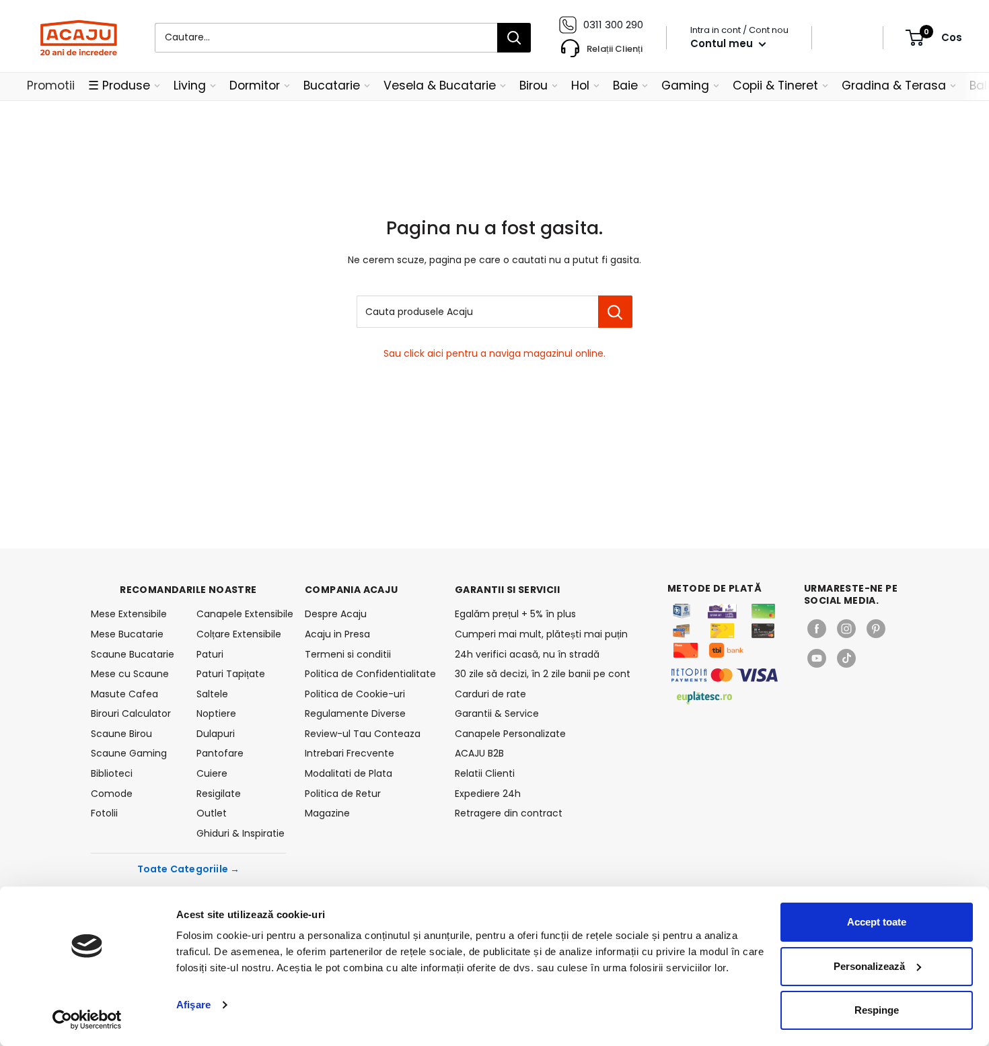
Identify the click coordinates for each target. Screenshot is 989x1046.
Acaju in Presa (337, 634)
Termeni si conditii (348, 654)
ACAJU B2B (479, 753)
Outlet (211, 813)
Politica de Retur (343, 793)
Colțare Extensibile (238, 634)
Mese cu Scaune (130, 674)
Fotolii (104, 813)
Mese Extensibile (129, 614)
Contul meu (723, 43)
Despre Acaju (336, 614)
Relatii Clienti (485, 773)
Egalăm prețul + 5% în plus (515, 614)
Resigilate (218, 793)
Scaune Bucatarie (132, 654)
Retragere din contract (508, 813)
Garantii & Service (497, 713)
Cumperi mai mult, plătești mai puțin (541, 634)
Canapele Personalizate (510, 733)
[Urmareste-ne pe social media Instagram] (846, 628)
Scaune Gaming (129, 753)
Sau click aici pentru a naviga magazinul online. (494, 353)
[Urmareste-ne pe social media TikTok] (846, 658)
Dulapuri (215, 733)
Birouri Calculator (131, 713)
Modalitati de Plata (348, 773)
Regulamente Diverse (355, 713)
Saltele (212, 694)
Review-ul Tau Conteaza (362, 733)
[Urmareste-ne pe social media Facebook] (816, 628)
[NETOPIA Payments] (724, 675)
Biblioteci (112, 773)
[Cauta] (514, 38)
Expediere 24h (488, 793)
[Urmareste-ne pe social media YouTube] (816, 658)
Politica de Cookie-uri (355, 694)
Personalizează (869, 966)
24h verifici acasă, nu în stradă (527, 654)
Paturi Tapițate (230, 674)
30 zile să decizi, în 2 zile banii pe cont (542, 674)
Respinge (876, 1010)
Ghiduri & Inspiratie (240, 833)
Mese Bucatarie (127, 634)
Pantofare (220, 753)
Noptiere (216, 713)
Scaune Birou (121, 733)
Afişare (193, 1004)
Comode (112, 793)
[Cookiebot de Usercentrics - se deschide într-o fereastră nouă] (87, 1020)
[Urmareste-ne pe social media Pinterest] (876, 628)
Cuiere (211, 773)
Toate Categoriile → (188, 869)
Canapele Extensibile (241, 614)
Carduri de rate (490, 694)
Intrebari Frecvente (349, 753)
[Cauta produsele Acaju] (615, 311)
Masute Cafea (124, 694)
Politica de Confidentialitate (370, 674)
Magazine (327, 813)
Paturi (209, 654)
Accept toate (876, 922)
